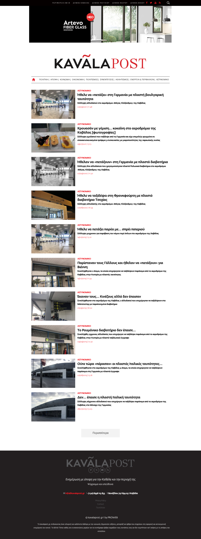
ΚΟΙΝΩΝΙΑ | (65, 80)
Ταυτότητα (100, 508)
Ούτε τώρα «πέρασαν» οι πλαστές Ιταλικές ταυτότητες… (119, 364)
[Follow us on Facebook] (148, 3)
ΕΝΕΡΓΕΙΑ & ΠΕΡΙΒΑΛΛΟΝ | (142, 80)
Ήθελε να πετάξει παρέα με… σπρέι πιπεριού (110, 229)
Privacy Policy (100, 501)
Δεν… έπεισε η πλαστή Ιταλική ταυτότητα (108, 397)
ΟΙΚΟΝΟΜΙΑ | (78, 80)
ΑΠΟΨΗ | (54, 80)
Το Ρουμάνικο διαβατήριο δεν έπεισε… (106, 330)
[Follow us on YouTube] (157, 3)
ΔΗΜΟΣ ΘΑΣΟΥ (138, 3)
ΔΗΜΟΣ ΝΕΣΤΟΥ (120, 3)
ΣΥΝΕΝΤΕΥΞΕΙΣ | (107, 80)
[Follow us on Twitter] (152, 3)
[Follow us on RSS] (160, 3)
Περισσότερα (101, 433)
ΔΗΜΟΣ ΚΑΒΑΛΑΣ (81, 3)
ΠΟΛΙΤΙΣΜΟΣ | (92, 80)
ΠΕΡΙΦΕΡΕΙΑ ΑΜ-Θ (61, 3)
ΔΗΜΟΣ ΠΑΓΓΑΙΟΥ (100, 3)
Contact (100, 504)
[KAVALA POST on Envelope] (102, 470)
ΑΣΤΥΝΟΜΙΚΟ (162, 80)
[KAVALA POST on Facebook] (91, 470)
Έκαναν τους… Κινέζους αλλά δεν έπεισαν (109, 296)
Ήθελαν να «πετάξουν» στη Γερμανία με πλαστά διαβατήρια (122, 162)
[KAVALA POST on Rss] (108, 470)
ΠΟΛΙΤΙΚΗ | (44, 80)
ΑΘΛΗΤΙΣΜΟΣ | (122, 80)
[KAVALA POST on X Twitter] (96, 470)
